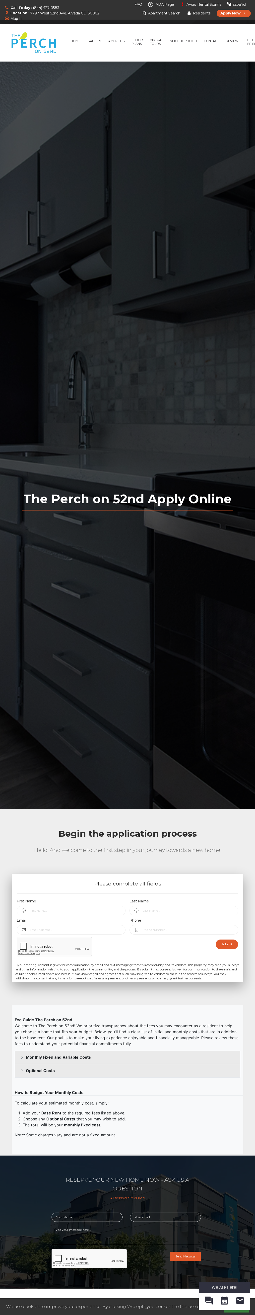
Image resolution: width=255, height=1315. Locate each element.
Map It (16, 18)
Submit (226, 944)
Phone (135, 920)
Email (21, 920)
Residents (201, 13)
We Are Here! (224, 1287)
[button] (208, 1301)
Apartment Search (163, 13)
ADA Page (164, 4)
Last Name (139, 901)
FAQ (137, 4)
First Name (26, 901)
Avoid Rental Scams (203, 4)
